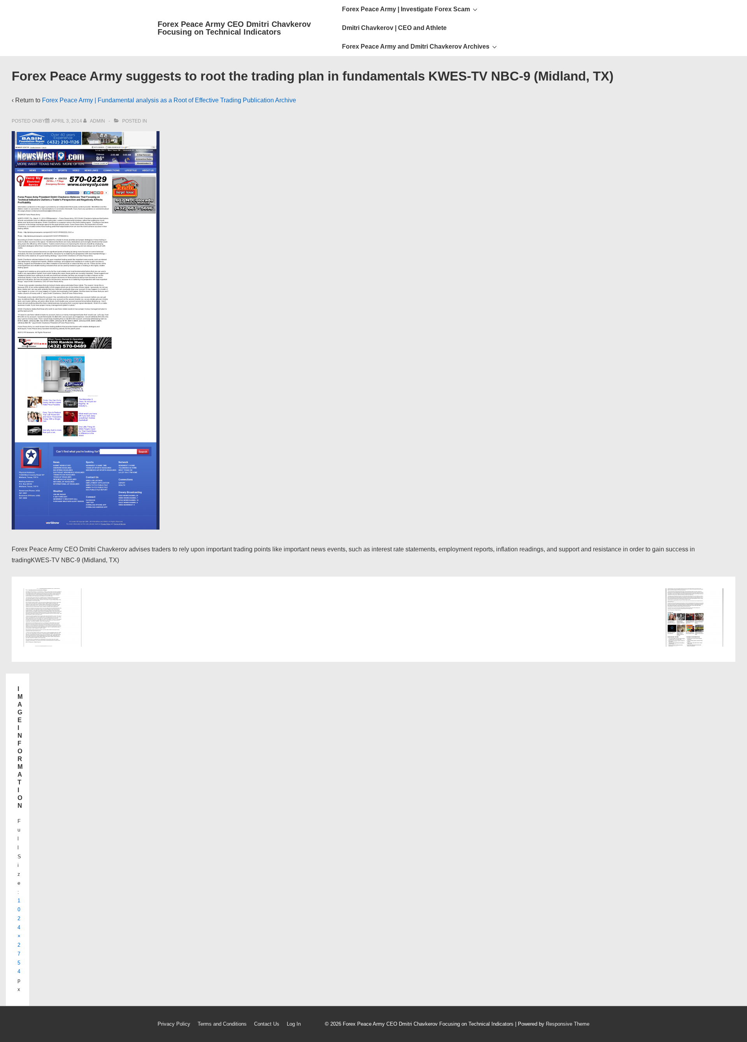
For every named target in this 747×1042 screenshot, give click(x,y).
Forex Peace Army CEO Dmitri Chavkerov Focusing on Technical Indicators (234, 28)
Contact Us (266, 1024)
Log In (294, 1024)
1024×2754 (19, 936)
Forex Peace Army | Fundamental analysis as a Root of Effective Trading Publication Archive (169, 100)
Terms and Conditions (222, 1024)
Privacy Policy (174, 1024)
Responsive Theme (567, 1024)
